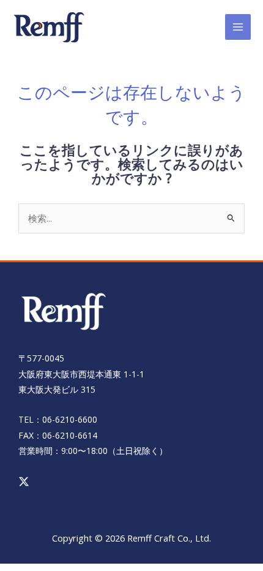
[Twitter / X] (23, 481)
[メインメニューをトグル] (238, 27)
